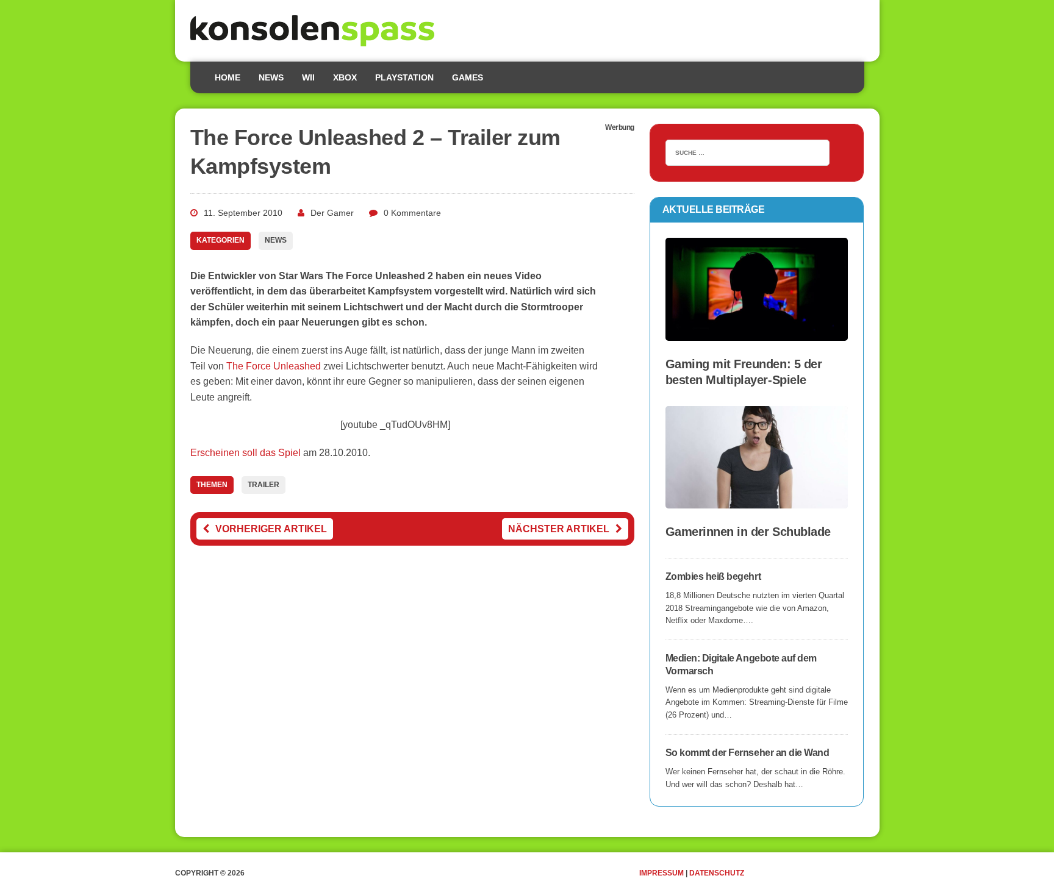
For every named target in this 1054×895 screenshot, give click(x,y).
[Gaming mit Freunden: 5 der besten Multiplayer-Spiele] (756, 332)
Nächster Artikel (558, 529)
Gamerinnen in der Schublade (748, 531)
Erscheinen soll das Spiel (245, 453)
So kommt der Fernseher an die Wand (747, 752)
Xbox (345, 77)
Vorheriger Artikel (271, 529)
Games (467, 77)
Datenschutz (716, 873)
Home (227, 77)
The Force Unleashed (273, 366)
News (271, 77)
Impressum (661, 873)
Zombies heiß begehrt (713, 576)
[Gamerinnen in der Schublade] (756, 500)
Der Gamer (332, 213)
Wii (308, 77)
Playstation (404, 77)
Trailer (263, 484)
